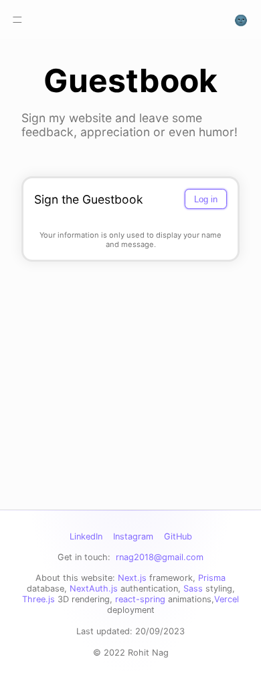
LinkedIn (86, 536)
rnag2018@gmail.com (159, 557)
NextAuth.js (94, 589)
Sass (193, 589)
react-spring (140, 599)
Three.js (38, 599)
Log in (205, 199)
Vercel (226, 599)
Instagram (133, 536)
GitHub (178, 536)
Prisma (212, 578)
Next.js (132, 578)
